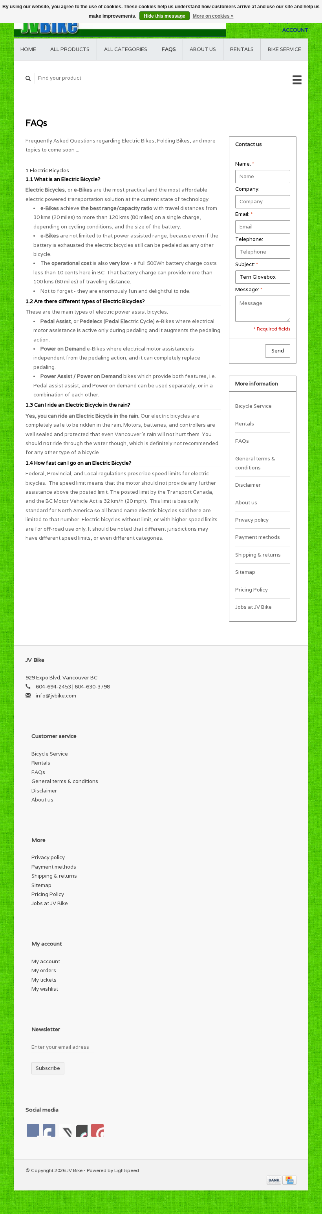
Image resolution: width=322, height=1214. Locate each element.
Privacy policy (252, 520)
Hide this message (164, 16)
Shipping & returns (258, 554)
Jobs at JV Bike (253, 607)
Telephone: (249, 239)
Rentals (244, 423)
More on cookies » (213, 16)
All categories (125, 49)
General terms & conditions (255, 463)
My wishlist (44, 989)
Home (28, 49)
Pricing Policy (251, 589)
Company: (247, 189)
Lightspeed (126, 1170)
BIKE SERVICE (284, 49)
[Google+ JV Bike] (65, 1130)
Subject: (246, 264)
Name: (244, 164)
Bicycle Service (253, 406)
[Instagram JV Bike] (97, 1130)
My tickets (44, 980)
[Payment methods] (274, 1179)
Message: (248, 289)
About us (203, 49)
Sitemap (245, 572)
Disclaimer (248, 485)
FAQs (169, 49)
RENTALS (242, 49)
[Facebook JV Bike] (33, 1130)
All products (70, 49)
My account (45, 961)
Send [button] (277, 350)
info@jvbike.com (56, 695)
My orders (43, 970)
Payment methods (257, 537)
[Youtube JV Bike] (81, 1130)
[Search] (28, 78)
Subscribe (48, 1068)
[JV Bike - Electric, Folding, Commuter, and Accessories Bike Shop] (120, 25)
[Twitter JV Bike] (49, 1130)
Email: (243, 214)
